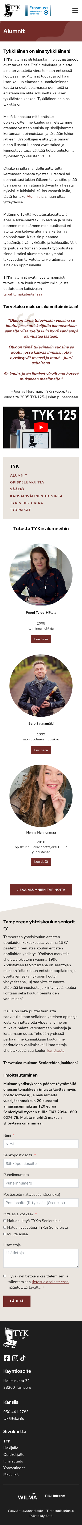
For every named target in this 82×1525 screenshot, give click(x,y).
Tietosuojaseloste (60, 1511)
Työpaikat (20, 510)
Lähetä (17, 1301)
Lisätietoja (12, 1244)
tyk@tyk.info (13, 1418)
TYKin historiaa (26, 503)
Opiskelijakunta (27, 482)
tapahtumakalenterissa (22, 294)
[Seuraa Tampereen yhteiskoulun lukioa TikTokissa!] (23, 1358)
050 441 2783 (16, 1411)
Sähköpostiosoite (18, 1155)
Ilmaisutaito (13, 1461)
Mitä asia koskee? (18, 1214)
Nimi (7, 1135)
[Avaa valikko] (75, 10)
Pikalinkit (11, 1474)
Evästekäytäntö (41, 1516)
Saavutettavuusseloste (25, 1511)
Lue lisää (41, 639)
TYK (14, 466)
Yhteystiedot (14, 1467)
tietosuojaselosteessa (50, 1281)
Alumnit (18, 475)
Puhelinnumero (16, 1174)
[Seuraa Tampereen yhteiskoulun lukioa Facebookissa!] (7, 1358)
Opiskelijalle (13, 1454)
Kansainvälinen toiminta (36, 496)
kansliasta (56, 1050)
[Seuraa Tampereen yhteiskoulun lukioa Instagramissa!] (15, 1358)
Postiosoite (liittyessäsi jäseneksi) (31, 1194)
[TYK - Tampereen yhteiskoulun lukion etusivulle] (16, 1341)
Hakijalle (10, 1447)
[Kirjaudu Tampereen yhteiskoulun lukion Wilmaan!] (27, 1497)
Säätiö (17, 489)
